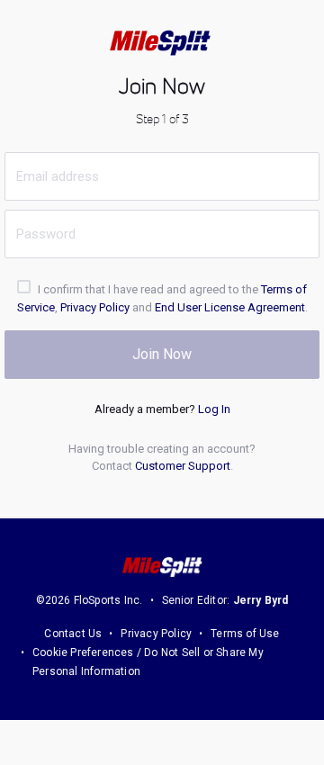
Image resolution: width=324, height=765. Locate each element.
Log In (214, 409)
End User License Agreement (230, 307)
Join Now (162, 354)
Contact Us (73, 633)
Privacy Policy (95, 307)
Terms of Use (245, 633)
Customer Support (182, 465)
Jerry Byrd (261, 600)
